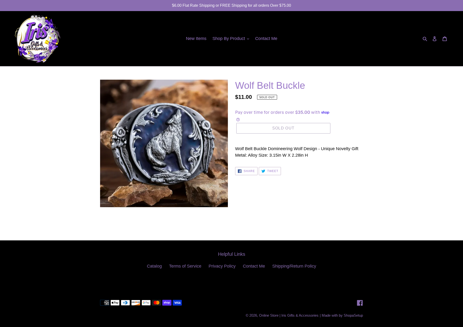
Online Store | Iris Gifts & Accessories (289, 315)
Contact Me (254, 266)
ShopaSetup (353, 315)
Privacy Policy (222, 266)
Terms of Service (185, 266)
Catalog (154, 266)
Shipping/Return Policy (294, 266)
